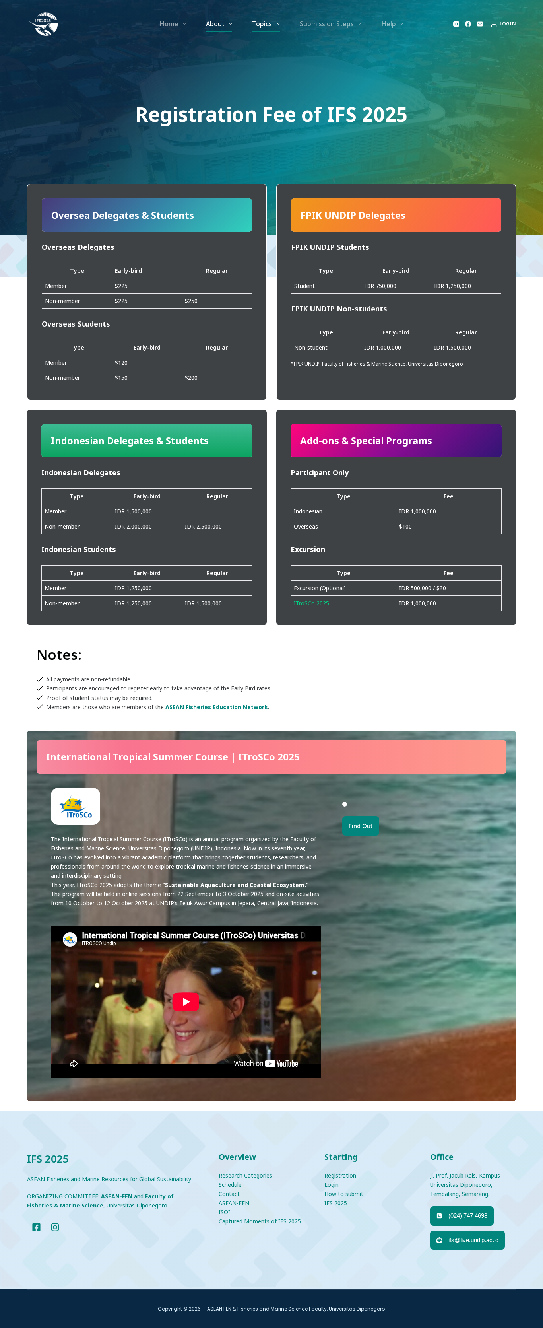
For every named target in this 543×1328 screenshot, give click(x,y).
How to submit (343, 1194)
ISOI (224, 1212)
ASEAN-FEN (234, 1203)
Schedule (230, 1184)
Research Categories (245, 1175)
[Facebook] (468, 24)
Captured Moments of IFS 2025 (260, 1221)
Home (168, 23)
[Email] (480, 24)
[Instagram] (456, 24)
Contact (229, 1194)
